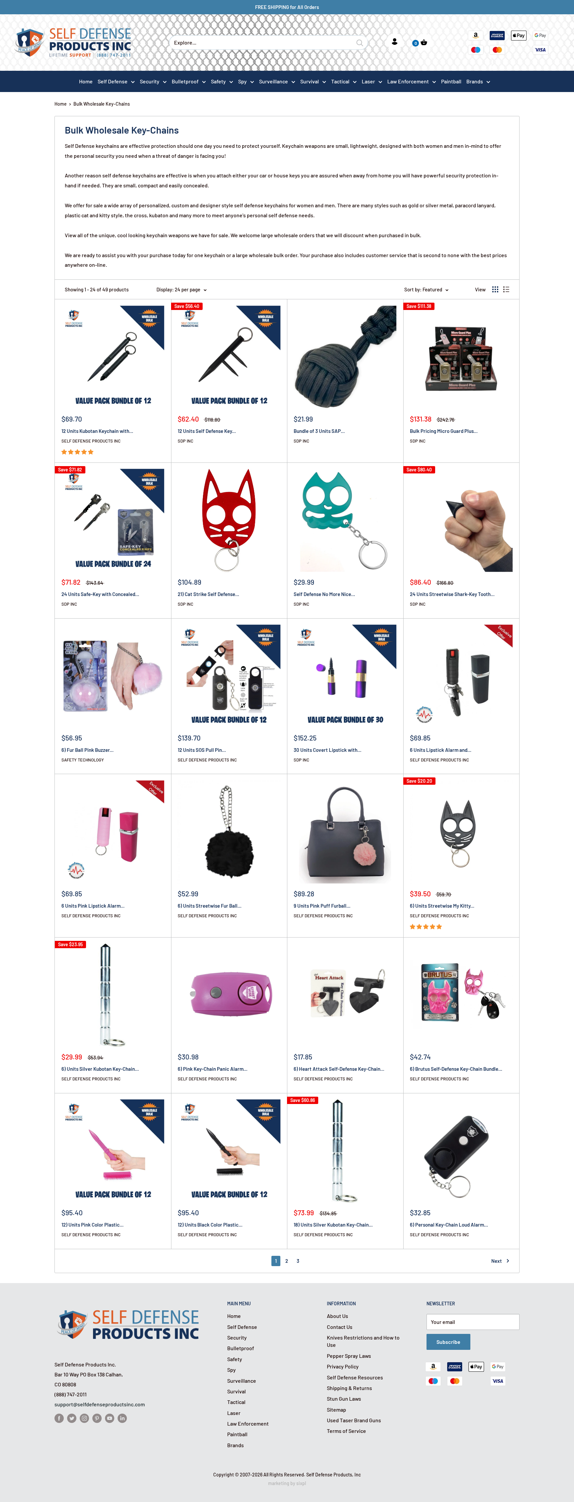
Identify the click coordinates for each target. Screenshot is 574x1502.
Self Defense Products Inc (91, 441)
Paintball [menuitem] (451, 81)
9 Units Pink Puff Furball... (322, 906)
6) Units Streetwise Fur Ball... (209, 906)
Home (60, 104)
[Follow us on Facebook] (59, 1418)
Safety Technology (82, 759)
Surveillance (273, 81)
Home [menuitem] (86, 81)
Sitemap (336, 1409)
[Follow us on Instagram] (84, 1418)
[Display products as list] (506, 289)
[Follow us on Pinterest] (97, 1418)
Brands (474, 81)
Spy (242, 81)
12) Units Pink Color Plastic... (92, 1225)
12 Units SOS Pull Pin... (202, 750)
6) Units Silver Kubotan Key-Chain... (100, 1069)
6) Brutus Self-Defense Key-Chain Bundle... (456, 1069)
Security (149, 81)
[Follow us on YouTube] (109, 1418)
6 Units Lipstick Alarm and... (440, 750)
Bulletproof (185, 81)
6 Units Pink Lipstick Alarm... (93, 906)
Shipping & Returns (349, 1388)
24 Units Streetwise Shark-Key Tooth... (452, 594)
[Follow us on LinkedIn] (122, 1418)
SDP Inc (185, 441)
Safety (218, 81)
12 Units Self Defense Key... (207, 431)
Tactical (340, 81)
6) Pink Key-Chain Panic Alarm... (212, 1069)
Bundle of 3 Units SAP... (319, 431)
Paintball (237, 1434)
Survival (309, 81)
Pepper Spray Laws (349, 1355)
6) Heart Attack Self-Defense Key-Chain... (339, 1069)
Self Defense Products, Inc (333, 1474)
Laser (368, 81)
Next (496, 1261)
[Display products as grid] (495, 289)
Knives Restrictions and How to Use (363, 1341)
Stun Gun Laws (344, 1398)
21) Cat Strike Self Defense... (208, 594)
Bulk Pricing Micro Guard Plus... (444, 431)
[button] (77, 452)
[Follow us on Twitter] (71, 1418)
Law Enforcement (408, 81)
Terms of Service (346, 1431)
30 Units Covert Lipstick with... (327, 750)
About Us (337, 1316)
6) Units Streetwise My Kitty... (442, 906)
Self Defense (113, 81)
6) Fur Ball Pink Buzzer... (87, 750)
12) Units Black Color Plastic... (210, 1225)
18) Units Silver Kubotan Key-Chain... (333, 1225)
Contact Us (339, 1327)
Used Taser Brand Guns (354, 1420)
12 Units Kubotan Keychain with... (97, 431)
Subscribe (448, 1342)
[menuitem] (116, 81)
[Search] (359, 42)
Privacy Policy (343, 1366)
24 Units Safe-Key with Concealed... (100, 594)
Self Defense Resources (355, 1377)
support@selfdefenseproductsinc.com (99, 1404)
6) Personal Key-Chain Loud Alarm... (449, 1225)
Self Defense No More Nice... (324, 594)
